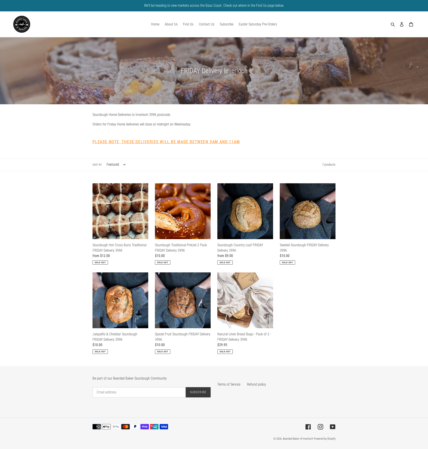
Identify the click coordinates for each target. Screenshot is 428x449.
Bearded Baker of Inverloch (298, 438)
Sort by (97, 164)
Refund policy (256, 384)
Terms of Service (228, 384)
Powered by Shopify (324, 438)
